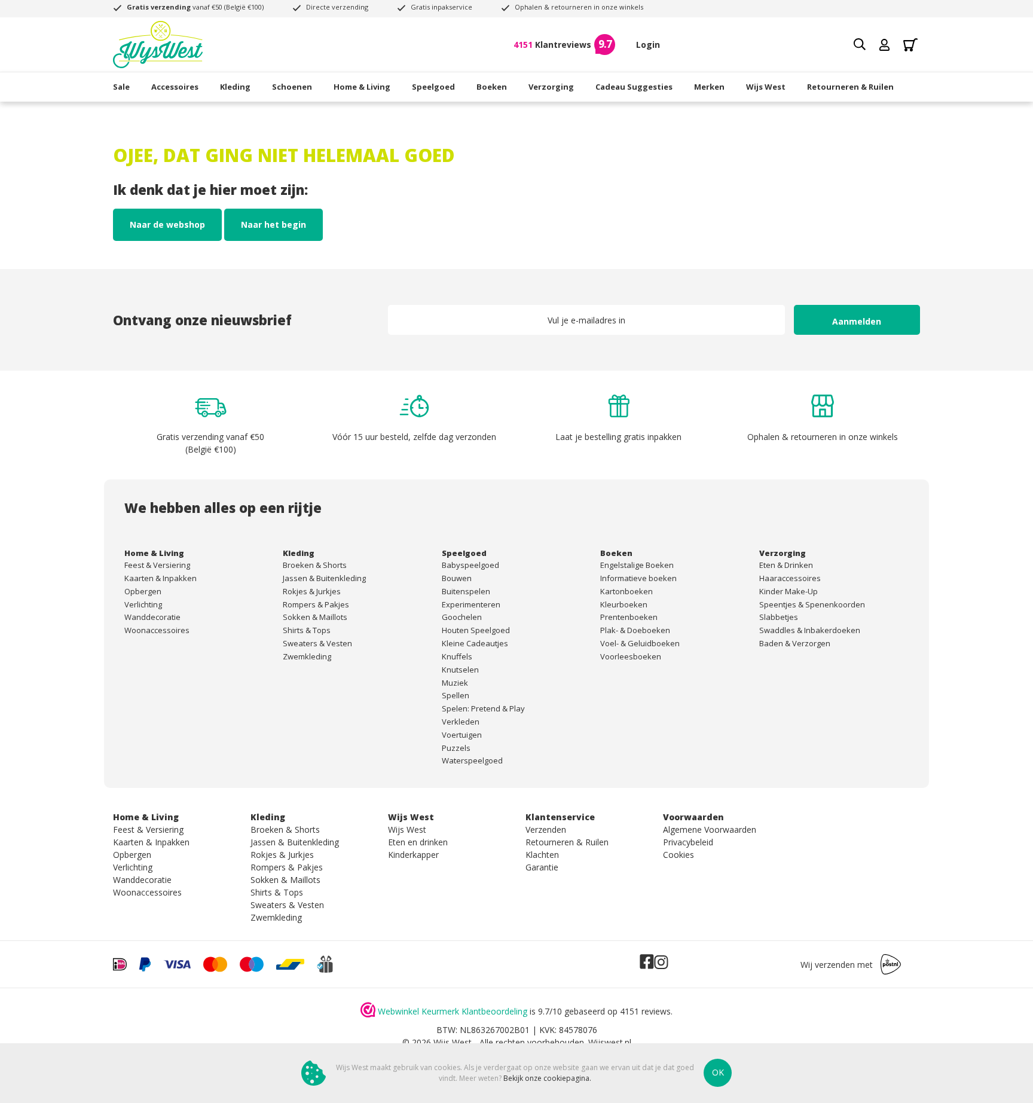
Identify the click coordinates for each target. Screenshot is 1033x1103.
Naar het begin (273, 224)
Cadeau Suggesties (634, 86)
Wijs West (766, 86)
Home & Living (362, 86)
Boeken (491, 86)
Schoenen (292, 86)
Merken (709, 86)
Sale (121, 86)
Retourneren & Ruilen (850, 86)
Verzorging (551, 86)
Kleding (235, 86)
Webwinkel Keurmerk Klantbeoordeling (452, 1011)
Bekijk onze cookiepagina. (547, 1078)
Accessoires (174, 86)
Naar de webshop (167, 224)
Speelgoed (433, 86)
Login (648, 44)
